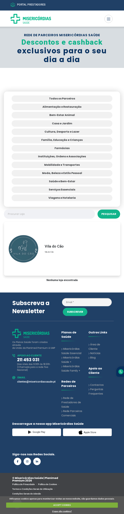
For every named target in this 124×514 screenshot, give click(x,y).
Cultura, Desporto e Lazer (62, 132)
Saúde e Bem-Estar (62, 181)
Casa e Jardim (62, 123)
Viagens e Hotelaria (62, 198)
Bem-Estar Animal (62, 115)
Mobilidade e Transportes (62, 165)
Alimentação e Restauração (62, 107)
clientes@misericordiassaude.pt (36, 381)
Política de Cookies (47, 484)
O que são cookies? (62, 511)
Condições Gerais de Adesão (26, 493)
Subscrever (75, 312)
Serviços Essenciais (62, 189)
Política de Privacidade (23, 484)
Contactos (97, 385)
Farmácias (62, 148)
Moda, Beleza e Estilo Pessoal (62, 173)
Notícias (95, 353)
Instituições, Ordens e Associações (62, 156)
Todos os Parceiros (62, 98)
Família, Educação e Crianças (62, 140)
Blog (93, 357)
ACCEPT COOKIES (62, 505)
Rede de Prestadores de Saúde (71, 402)
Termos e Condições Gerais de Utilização (32, 489)
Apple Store (89, 432)
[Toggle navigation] (108, 19)
